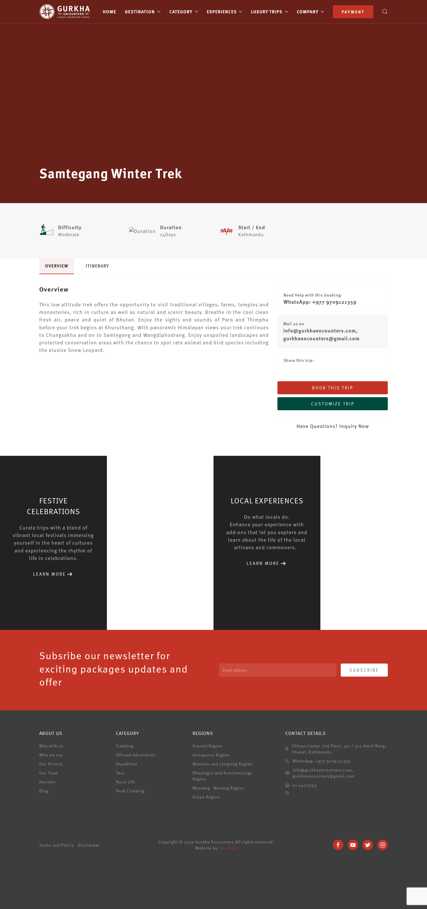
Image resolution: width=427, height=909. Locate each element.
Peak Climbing (130, 791)
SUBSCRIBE (364, 670)
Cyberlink (227, 848)
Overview (56, 266)
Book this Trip (332, 387)
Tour (120, 773)
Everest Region (208, 746)
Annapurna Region (211, 755)
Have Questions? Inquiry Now (333, 426)
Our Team (48, 773)
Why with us (51, 746)
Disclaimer (89, 845)
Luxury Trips (266, 11)
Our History (50, 764)
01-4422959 (305, 785)
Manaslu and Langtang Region (223, 764)
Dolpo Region (206, 797)
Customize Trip (332, 403)
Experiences (222, 11)
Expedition (127, 764)
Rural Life (125, 782)
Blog (44, 791)
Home (109, 11)
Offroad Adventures (135, 755)
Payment (353, 12)
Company (307, 11)
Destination (140, 11)
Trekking (124, 746)
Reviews (47, 782)
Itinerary (97, 266)
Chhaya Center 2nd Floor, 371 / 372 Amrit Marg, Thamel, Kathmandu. (339, 749)
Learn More (49, 574)
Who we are (50, 755)
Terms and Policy (56, 845)
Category (180, 11)
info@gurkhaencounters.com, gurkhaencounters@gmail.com (321, 334)
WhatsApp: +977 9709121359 (320, 302)
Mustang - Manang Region (218, 788)
